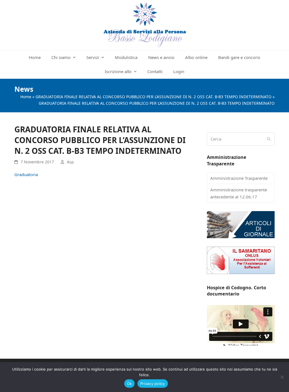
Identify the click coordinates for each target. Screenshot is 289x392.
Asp (70, 162)
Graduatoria (26, 174)
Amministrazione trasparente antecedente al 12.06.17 (238, 193)
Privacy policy (152, 383)
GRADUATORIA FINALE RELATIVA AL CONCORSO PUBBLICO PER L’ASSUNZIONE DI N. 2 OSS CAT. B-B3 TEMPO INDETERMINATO (154, 96)
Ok (129, 383)
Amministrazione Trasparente (239, 178)
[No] (282, 377)
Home (25, 96)
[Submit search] (269, 139)
